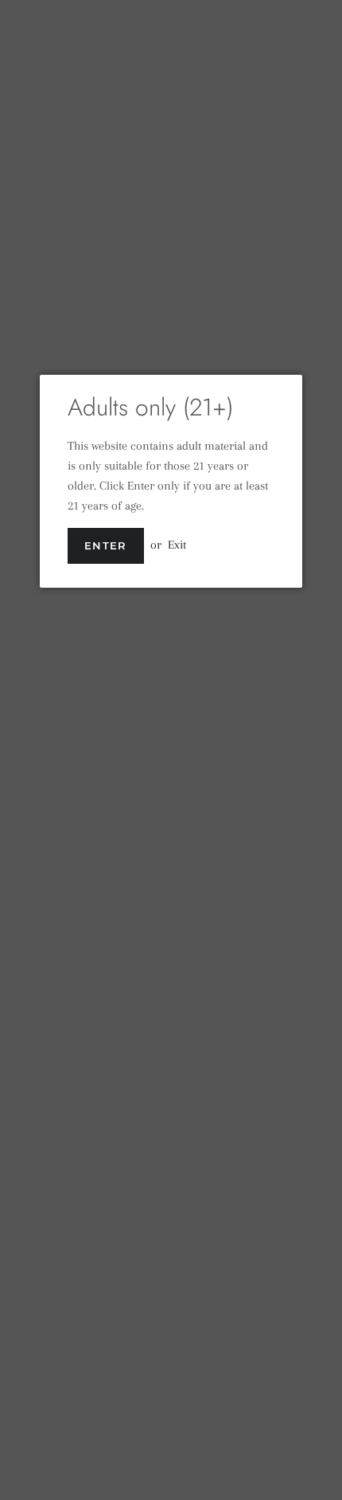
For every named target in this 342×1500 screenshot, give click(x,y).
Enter (105, 545)
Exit (177, 544)
